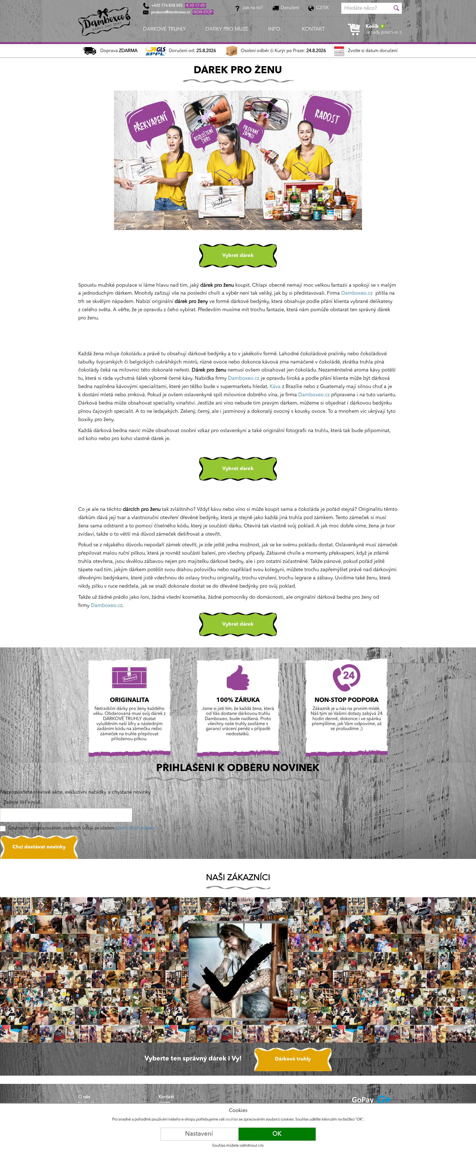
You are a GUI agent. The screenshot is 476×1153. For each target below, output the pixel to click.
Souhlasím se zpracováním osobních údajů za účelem (82, 828)
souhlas (231, 1119)
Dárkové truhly (293, 1059)
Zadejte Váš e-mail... (23, 802)
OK (277, 1134)
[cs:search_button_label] (396, 8)
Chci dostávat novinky (39, 847)
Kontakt (166, 1097)
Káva (275, 386)
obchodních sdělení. (136, 828)
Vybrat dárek (238, 255)
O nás (84, 1097)
